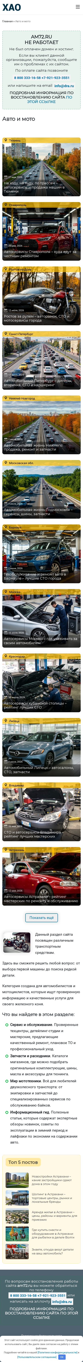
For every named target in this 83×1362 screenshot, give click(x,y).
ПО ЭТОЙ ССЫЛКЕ (49, 99)
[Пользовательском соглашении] (36, 1357)
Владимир (16, 785)
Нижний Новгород (21, 398)
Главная (7, 21)
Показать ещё (42, 917)
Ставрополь (17, 205)
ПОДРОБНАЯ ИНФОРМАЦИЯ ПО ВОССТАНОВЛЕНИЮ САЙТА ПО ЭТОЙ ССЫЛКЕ (41, 1313)
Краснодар (16, 656)
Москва (14, 592)
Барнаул (14, 527)
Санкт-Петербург (20, 334)
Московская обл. (21, 463)
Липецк (14, 721)
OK (62, 1357)
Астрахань (16, 850)
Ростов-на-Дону (20, 269)
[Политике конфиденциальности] (57, 1352)
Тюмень (14, 140)
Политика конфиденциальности (41, 1335)
